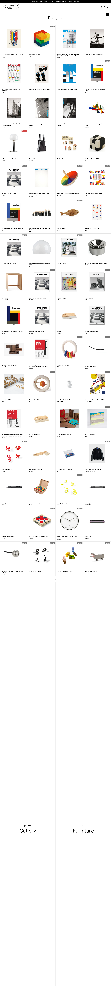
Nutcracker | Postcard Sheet (97, 216)
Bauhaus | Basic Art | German (14, 251)
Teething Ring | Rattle (41, 387)
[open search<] (101, 7)
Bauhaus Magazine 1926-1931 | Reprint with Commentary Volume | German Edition (14, 422)
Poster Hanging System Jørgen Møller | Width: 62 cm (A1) (41, 181)
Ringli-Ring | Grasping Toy (69, 352)
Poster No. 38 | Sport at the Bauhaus (97, 42)
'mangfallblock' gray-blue (14, 524)
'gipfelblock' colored (97, 422)
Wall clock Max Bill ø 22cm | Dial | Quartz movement (69, 524)
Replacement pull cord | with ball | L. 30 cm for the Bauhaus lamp (14, 559)
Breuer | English (97, 285)
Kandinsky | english (69, 285)
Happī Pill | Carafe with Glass (69, 559)
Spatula (69, 318)
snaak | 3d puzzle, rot (14, 456)
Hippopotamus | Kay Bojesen (97, 559)
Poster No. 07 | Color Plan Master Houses (41, 76)
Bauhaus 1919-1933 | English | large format (14, 216)
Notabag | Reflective (41, 146)
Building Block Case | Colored (41, 490)
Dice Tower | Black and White (97, 146)
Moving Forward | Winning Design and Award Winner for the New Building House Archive (69, 42)
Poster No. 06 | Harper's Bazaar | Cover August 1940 (14, 76)
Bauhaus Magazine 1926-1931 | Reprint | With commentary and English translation (41, 352)
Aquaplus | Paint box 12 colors (69, 456)
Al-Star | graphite (97, 490)
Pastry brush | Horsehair (41, 456)
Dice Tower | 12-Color (41, 42)
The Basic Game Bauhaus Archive (97, 181)
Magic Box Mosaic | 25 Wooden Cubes (41, 524)
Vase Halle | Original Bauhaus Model (69, 387)
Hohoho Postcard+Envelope (69, 422)
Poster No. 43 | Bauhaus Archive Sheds (69, 76)
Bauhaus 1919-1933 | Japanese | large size (14, 318)
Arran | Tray (97, 524)
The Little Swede (69, 146)
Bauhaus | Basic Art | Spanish (41, 318)
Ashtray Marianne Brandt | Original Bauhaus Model (97, 251)
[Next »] (58, 579)
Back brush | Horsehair (41, 422)
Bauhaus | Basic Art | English (14, 181)
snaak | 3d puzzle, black (41, 559)
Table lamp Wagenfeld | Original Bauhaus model (14, 146)
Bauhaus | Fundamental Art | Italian (41, 285)
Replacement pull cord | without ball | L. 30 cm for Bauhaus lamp (97, 352)
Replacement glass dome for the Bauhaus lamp (41, 251)
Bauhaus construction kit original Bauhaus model (97, 111)
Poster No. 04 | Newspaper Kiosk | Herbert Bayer (14, 42)
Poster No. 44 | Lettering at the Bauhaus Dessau (41, 111)
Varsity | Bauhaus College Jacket (97, 456)
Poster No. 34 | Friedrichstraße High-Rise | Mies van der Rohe (14, 111)
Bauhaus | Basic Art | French (97, 318)
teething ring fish (69, 216)
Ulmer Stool (14, 285)
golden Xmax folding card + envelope (14, 387)
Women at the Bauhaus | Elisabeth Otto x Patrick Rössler (97, 387)
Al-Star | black (14, 490)
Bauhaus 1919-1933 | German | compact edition (97, 76)
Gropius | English (69, 251)
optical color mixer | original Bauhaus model (69, 181)
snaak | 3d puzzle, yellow (69, 490)
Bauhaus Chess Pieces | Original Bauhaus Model (41, 216)
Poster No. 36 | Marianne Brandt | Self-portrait (69, 111)
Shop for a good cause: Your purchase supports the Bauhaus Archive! (55, 1)
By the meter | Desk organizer (14, 352)
